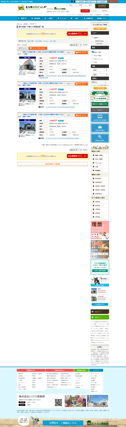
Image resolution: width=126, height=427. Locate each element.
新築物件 (77, 387)
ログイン (95, 10)
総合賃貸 (77, 373)
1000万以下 (98, 182)
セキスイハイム (79, 385)
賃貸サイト (98, 317)
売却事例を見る (64, 380)
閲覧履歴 (102, 1)
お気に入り (92, 1)
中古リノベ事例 (22, 389)
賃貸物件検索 (78, 376)
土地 (76, 18)
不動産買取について (52, 387)
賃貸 (90, 5)
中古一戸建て (38, 41)
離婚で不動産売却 (51, 376)
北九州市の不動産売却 (52, 373)
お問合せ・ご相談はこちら (63, 423)
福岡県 (96, 37)
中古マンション (98, 59)
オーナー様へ (94, 382)
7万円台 (97, 209)
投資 (54, 41)
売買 (80, 5)
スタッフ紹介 (89, 14)
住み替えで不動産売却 (52, 380)
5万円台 (97, 201)
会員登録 (20, 376)
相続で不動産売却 (51, 378)
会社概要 (106, 14)
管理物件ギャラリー (96, 384)
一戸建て (50, 18)
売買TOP (24, 18)
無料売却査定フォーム (66, 384)
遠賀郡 (33, 387)
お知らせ (80, 14)
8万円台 (97, 213)
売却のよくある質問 (66, 376)
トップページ (72, 14)
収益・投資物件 (22, 387)
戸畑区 (33, 384)
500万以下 (98, 178)
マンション (63, 18)
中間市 (33, 380)
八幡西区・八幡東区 (37, 378)
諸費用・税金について (66, 378)
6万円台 (97, 205)
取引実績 (93, 387)
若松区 (33, 382)
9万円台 (97, 217)
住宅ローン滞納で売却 (52, 384)
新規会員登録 (85, 10)
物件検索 (37, 18)
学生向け (77, 383)
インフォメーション (96, 373)
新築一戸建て (30, 41)
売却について (102, 18)
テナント (77, 380)
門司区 (33, 376)
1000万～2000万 (100, 186)
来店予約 (104, 10)
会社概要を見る (99, 304)
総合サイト (98, 311)
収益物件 (97, 170)
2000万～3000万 (100, 190)
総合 (71, 5)
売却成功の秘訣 (64, 373)
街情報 (92, 389)
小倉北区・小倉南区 (37, 373)
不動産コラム (94, 391)
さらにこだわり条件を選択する (101, 85)
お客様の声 (98, 14)
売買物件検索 (21, 378)
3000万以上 (98, 193)
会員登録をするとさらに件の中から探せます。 (41, 33)
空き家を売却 (50, 382)
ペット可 (77, 378)
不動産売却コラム (65, 382)
